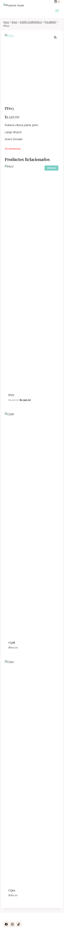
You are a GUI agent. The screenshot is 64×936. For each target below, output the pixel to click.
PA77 (11, 395)
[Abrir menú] (56, 10)
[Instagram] (12, 924)
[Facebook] (6, 924)
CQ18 (11, 642)
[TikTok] (18, 924)
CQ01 (11, 890)
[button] (55, 37)
